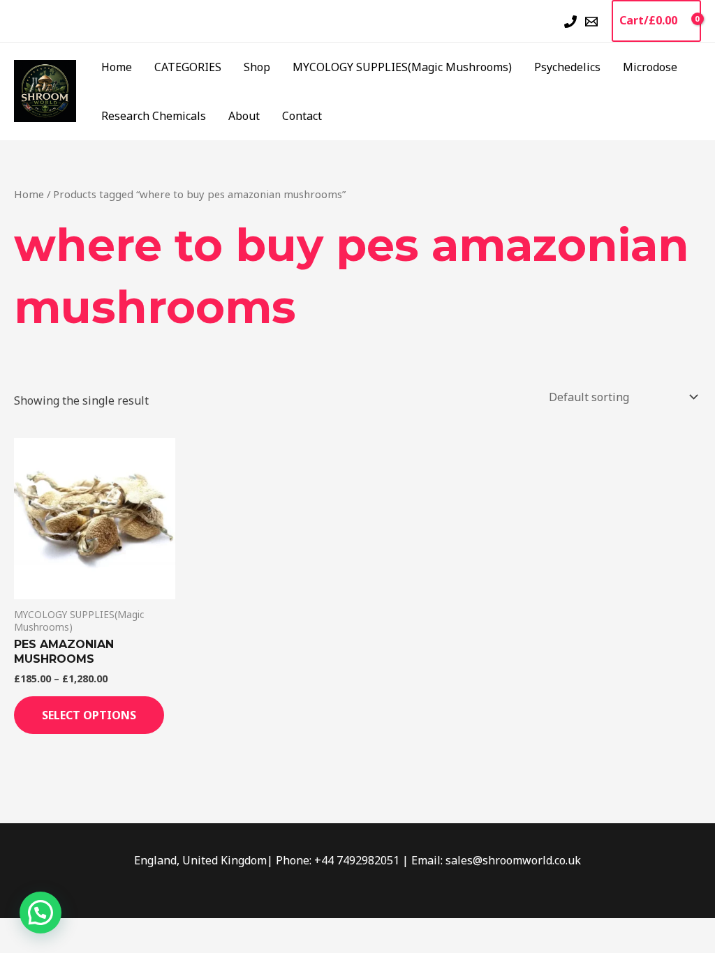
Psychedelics (567, 67)
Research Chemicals (153, 115)
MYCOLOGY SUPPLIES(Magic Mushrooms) (402, 67)
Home (116, 67)
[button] (545, 20)
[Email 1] (591, 21)
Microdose (650, 67)
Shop (257, 67)
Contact (302, 115)
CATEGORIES (187, 67)
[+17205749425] (570, 21)
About (244, 115)
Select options (89, 715)
